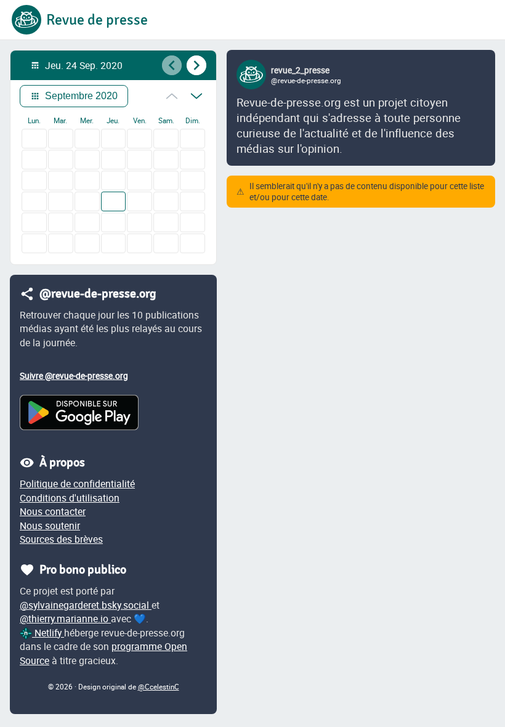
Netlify (48, 633)
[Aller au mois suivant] (196, 96)
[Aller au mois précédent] (172, 96)
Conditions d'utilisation (69, 498)
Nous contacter (53, 511)
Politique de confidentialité (77, 483)
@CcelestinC (158, 686)
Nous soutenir (50, 525)
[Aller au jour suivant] (196, 65)
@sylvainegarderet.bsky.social (86, 605)
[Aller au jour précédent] (172, 65)
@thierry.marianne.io (65, 618)
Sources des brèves (61, 539)
